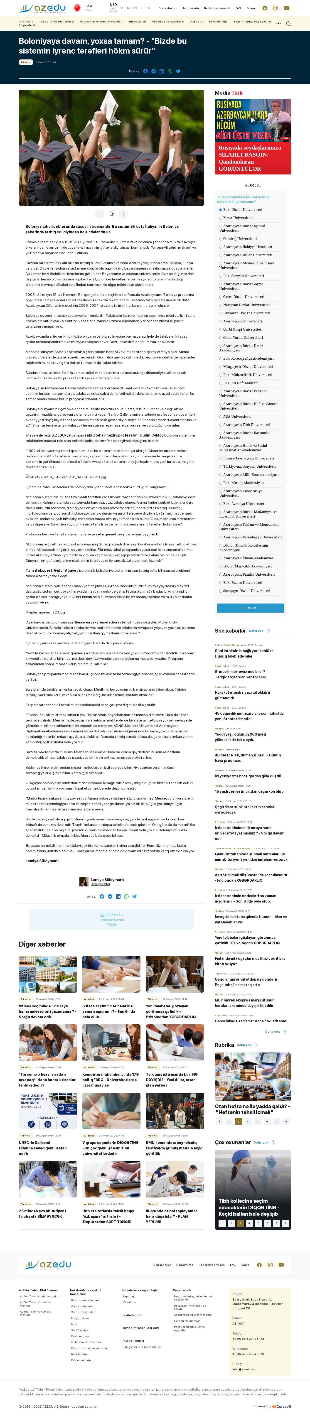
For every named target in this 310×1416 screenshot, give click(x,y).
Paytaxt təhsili (133, 1340)
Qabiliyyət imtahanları (86, 1342)
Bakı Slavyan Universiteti (243, 276)
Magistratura (80, 1318)
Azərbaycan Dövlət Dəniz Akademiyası (241, 348)
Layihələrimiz (218, 21)
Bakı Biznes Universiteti (242, 582)
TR (148, 8)
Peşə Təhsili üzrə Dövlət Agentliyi (189, 1328)
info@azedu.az (244, 1369)
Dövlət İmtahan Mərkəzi (140, 1328)
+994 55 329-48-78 (248, 1338)
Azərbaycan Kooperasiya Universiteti (240, 493)
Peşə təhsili (27, 25)
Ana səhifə (26, 21)
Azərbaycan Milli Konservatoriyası (251, 474)
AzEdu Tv (196, 21)
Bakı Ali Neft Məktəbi (240, 383)
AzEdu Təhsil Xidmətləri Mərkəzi (36, 1304)
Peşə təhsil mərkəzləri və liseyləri (190, 1307)
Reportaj (128, 1296)
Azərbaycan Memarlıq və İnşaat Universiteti (246, 265)
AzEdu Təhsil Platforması (56, 21)
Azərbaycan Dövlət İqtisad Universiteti (242, 228)
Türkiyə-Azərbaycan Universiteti (249, 466)
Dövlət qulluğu (81, 1360)
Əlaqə (251, 8)
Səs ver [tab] (251, 608)
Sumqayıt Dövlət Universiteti (246, 591)
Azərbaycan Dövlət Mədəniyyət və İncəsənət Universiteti (248, 514)
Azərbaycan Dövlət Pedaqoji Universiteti (243, 393)
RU (141, 8)
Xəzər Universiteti (238, 218)
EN (135, 8)
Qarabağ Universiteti (240, 238)
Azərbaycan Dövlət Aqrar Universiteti (241, 286)
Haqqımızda (190, 8)
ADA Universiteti (237, 416)
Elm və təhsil (137, 21)
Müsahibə (129, 1302)
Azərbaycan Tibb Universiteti (246, 424)
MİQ (74, 1324)
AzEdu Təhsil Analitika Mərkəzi (40, 1296)
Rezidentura (79, 1354)
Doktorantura (80, 1336)
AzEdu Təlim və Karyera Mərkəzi (35, 1313)
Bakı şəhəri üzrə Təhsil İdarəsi (142, 1347)
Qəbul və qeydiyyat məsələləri (194, 1314)
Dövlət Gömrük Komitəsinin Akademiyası (243, 547)
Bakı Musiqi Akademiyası (243, 483)
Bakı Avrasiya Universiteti (244, 503)
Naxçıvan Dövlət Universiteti (246, 305)
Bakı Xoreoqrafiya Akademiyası (248, 358)
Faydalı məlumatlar (187, 1321)
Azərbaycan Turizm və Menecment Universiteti (249, 526)
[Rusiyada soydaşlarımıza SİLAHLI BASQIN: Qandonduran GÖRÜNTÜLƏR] (253, 120)
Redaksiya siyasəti (217, 8)
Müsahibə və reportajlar (168, 21)
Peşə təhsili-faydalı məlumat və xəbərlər (193, 1298)
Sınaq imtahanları (83, 1312)
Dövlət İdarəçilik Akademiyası (247, 566)
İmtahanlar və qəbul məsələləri (101, 21)
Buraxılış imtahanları (85, 1300)
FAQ (238, 8)
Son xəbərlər (167, 8)
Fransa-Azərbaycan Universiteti (248, 458)
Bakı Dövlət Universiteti (242, 209)
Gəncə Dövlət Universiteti (243, 296)
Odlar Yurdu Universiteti (243, 337)
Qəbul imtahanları (83, 1306)
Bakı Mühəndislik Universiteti (247, 375)
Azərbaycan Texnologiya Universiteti (252, 537)
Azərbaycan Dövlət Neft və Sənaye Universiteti (248, 406)
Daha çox (256, 630)
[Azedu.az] (42, 8)
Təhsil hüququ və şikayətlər (252, 21)
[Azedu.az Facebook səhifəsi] (264, 8)
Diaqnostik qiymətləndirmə (89, 1348)
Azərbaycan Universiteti (242, 321)
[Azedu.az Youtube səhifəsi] (286, 8)
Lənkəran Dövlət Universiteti (246, 313)
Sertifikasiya (79, 1330)
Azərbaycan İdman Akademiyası (249, 558)
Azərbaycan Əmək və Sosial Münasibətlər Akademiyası (243, 447)
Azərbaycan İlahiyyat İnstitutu (247, 247)
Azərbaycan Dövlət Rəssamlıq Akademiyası (245, 435)
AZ (128, 8)
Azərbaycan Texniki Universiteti (249, 574)
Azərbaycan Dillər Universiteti (247, 255)
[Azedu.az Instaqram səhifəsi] (275, 8)
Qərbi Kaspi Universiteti (243, 329)
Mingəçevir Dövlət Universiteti (248, 366)
